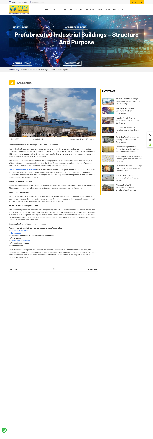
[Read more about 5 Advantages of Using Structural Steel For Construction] (108, 110)
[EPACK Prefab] (19, 9)
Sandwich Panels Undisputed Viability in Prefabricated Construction (127, 139)
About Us (57, 9)
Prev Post (15, 269)
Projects (90, 9)
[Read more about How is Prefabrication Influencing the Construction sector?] (108, 177)
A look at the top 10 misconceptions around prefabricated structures (126, 187)
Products (68, 9)
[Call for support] (150, 134)
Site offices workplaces (20, 240)
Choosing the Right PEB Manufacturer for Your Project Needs (128, 130)
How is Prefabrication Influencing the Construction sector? (127, 177)
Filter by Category (24, 83)
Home (47, 9)
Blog (108, 9)
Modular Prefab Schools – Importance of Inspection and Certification (127, 120)
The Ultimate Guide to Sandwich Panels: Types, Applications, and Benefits (129, 158)
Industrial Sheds (38, 139)
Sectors (79, 9)
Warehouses (15, 233)
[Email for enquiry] (150, 139)
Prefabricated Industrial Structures (82, 139)
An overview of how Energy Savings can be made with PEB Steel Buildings (128, 101)
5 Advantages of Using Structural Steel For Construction (125, 110)
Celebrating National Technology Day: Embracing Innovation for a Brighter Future (129, 168)
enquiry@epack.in (19, 2)
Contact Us (118, 9)
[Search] (141, 9)
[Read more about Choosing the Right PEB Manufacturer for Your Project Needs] (108, 130)
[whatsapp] (4, 430)
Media (100, 9)
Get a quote (137, 2)
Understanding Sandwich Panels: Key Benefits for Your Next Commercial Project (127, 149)
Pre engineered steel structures (22, 170)
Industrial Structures (19, 230)
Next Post (92, 269)
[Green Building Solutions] (150, 143)
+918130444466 (38, 2)
